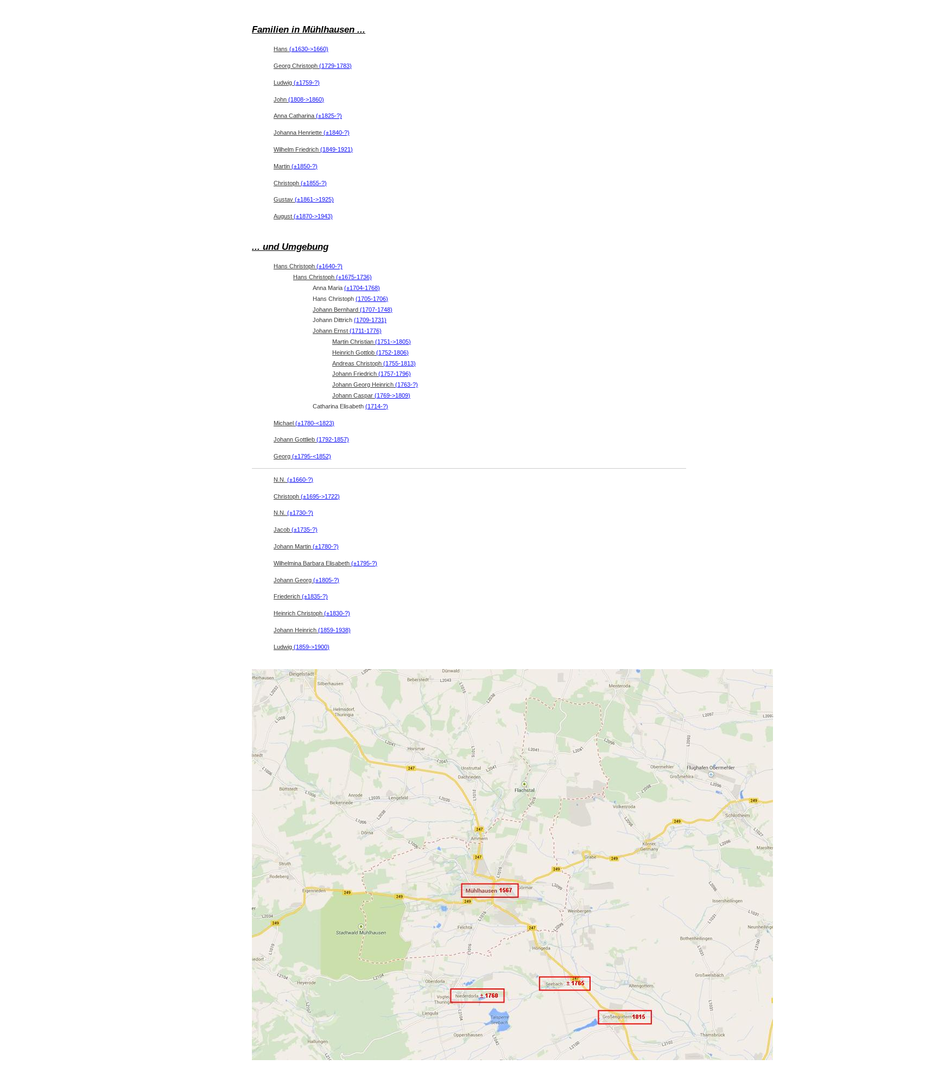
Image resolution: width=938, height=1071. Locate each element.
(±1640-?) (329, 266)
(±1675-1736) (354, 277)
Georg (302, 456)
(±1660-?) (300, 479)
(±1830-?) (337, 613)
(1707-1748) (376, 309)
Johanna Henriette (312, 132)
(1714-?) (376, 406)
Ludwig (297, 82)
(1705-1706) (372, 298)
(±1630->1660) (308, 49)
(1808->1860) (306, 99)
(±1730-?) (300, 512)
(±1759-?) (307, 82)
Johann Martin (306, 546)
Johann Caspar (371, 395)
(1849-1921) (336, 149)
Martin (296, 166)
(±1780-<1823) (314, 423)
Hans (301, 49)
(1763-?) (406, 384)
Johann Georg (306, 580)
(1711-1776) (366, 330)
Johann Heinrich (312, 630)
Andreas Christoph (374, 363)
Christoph (300, 183)
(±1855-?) (314, 183)
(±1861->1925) (314, 199)
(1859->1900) (311, 647)
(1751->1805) (393, 341)
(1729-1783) (335, 65)
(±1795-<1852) (311, 456)
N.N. (293, 479)
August (303, 216)
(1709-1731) (370, 320)
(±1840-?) (337, 132)
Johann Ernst (347, 330)
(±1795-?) (364, 563)
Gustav (304, 199)
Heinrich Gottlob (370, 352)
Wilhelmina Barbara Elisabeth (325, 563)
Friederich (301, 596)
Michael (304, 423)
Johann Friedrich (371, 373)
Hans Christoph (308, 266)
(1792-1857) (332, 439)
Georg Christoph (313, 65)
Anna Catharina (308, 115)
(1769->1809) (392, 395)
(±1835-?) (315, 596)
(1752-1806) (392, 352)
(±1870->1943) (313, 216)
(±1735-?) (304, 529)
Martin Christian (371, 341)
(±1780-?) (326, 546)
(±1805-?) (326, 580)
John (299, 99)
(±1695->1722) (320, 496)
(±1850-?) (304, 166)
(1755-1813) (399, 363)
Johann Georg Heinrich (375, 384)
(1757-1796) (394, 373)
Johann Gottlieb (311, 439)
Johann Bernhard (352, 309)
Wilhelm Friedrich (313, 149)
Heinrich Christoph (312, 613)
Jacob (296, 529)
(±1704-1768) (362, 288)
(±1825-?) (329, 115)
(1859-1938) (334, 630)
